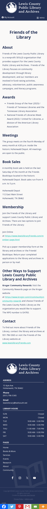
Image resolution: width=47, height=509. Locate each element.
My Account (9, 17)
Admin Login (29, 499)
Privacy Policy (18, 499)
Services (6, 455)
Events (6, 458)
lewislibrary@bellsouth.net (15, 402)
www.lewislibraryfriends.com (16, 342)
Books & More (9, 451)
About (6, 466)
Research (7, 462)
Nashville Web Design (27, 495)
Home (5, 447)
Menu (42, 18)
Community (8, 470)
